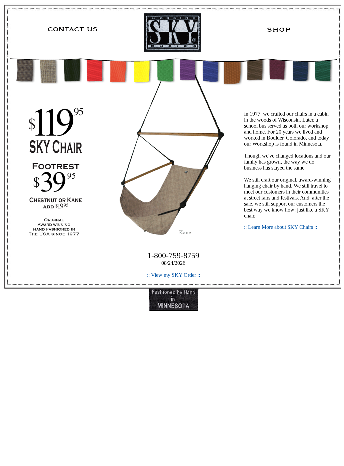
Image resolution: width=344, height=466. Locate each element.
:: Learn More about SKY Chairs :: (280, 227)
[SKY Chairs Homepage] (173, 33)
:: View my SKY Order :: (173, 275)
